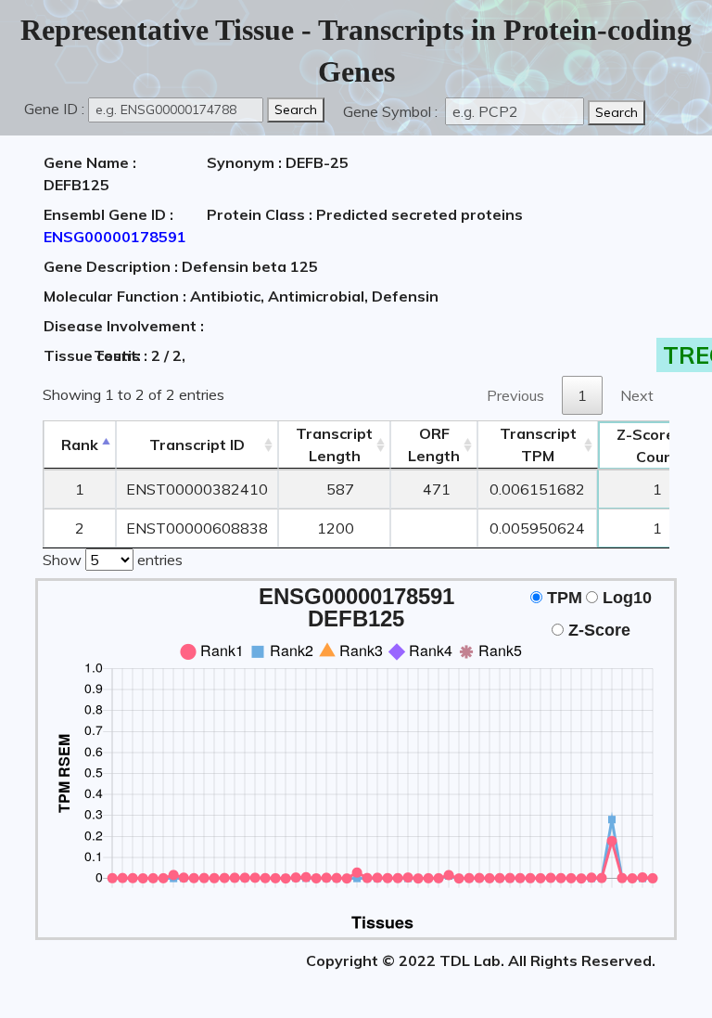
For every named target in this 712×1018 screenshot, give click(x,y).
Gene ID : (54, 108)
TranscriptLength (334, 444)
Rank (79, 444)
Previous (515, 395)
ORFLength (434, 444)
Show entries (113, 559)
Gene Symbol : (392, 111)
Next (637, 395)
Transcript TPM (538, 444)
